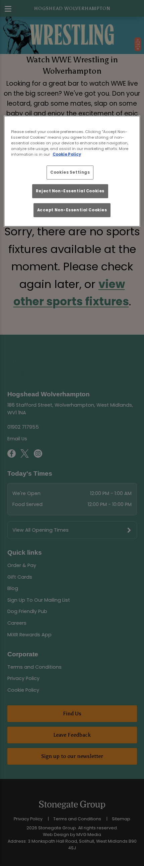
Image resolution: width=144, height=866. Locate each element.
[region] (72, 171)
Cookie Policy (67, 154)
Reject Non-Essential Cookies (70, 191)
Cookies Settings (70, 172)
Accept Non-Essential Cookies (72, 209)
